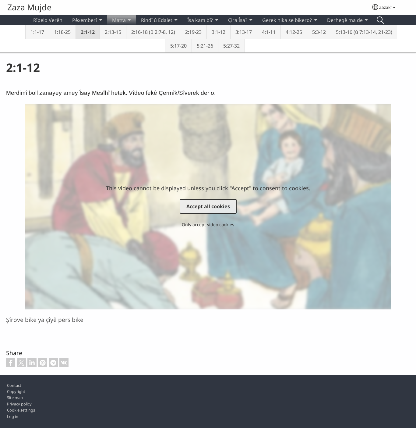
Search (380, 20)
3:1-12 (218, 32)
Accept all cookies (208, 206)
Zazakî (385, 7)
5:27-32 (231, 45)
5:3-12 (319, 32)
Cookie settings (21, 410)
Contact (14, 385)
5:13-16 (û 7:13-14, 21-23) (364, 32)
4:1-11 (269, 32)
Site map (15, 397)
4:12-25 (294, 32)
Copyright (16, 391)
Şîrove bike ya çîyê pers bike (44, 320)
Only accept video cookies (208, 224)
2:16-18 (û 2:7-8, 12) (153, 32)
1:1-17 (37, 32)
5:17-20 (178, 45)
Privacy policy (19, 404)
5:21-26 (205, 45)
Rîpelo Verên (47, 20)
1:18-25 (62, 32)
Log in (12, 416)
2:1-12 (88, 32)
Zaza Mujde (29, 7)
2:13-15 (113, 32)
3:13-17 (243, 32)
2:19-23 (193, 32)
